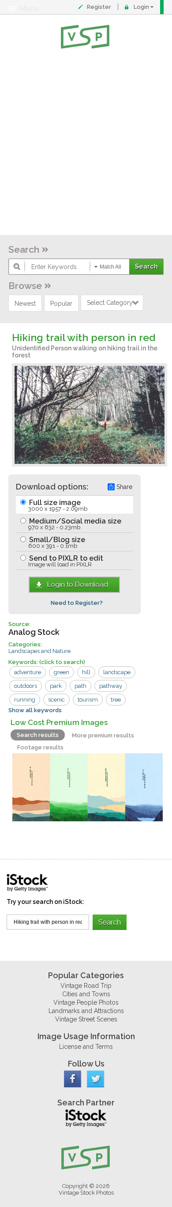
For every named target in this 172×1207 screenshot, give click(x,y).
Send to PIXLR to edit (65, 561)
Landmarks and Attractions (86, 1010)
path (80, 686)
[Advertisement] (86, 143)
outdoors (25, 686)
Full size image (57, 505)
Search (23, 249)
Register (99, 7)
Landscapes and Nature (39, 651)
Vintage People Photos (86, 1002)
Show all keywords (35, 710)
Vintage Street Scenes (86, 1019)
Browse (25, 285)
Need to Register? (77, 603)
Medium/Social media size (74, 524)
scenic (56, 699)
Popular (61, 303)
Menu (29, 8)
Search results (38, 735)
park (56, 686)
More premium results (103, 735)
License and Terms (86, 1046)
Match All (110, 267)
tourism (88, 699)
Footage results (40, 747)
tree (116, 699)
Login (141, 7)
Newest (25, 303)
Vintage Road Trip (86, 985)
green (61, 672)
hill (86, 672)
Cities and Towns (86, 994)
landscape (117, 672)
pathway (110, 686)
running (24, 699)
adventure (27, 672)
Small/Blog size (56, 542)
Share (124, 486)
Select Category (110, 302)
